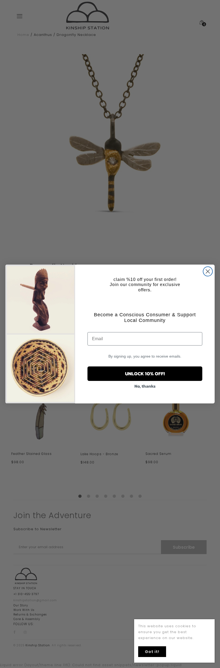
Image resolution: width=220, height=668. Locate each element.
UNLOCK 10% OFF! (145, 373)
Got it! (152, 651)
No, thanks (145, 386)
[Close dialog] (207, 271)
